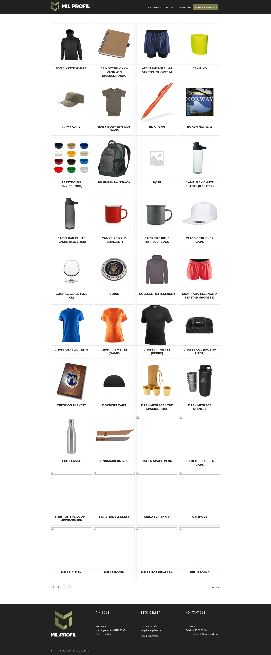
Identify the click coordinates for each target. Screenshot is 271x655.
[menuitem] (155, 7)
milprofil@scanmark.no (205, 634)
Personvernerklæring (81, 651)
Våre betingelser (149, 635)
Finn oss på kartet (105, 634)
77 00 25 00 (201, 630)
